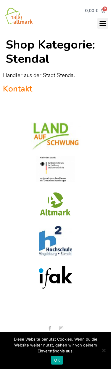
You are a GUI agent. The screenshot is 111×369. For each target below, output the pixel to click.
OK (57, 360)
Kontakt (17, 88)
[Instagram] (61, 328)
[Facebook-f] (50, 328)
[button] (102, 23)
